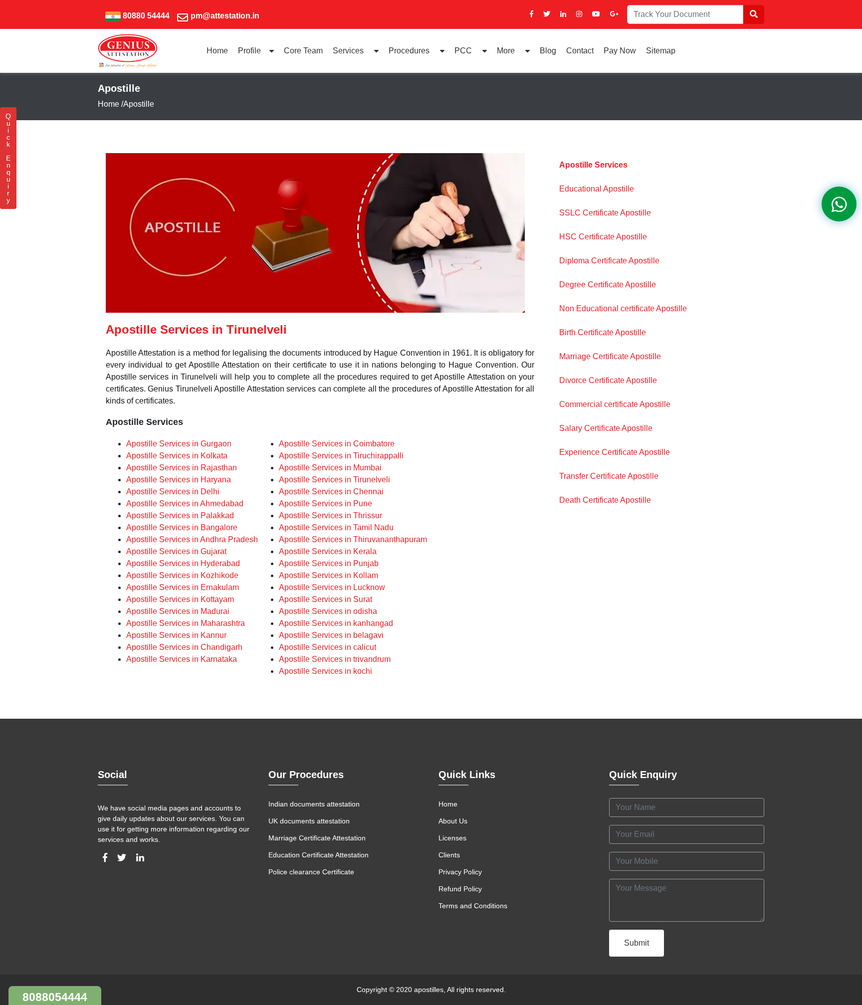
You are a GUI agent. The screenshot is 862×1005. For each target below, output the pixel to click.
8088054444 (54, 997)
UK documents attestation (309, 821)
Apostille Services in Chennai (331, 491)
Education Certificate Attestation (318, 855)
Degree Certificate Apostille (607, 284)
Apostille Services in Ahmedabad (184, 503)
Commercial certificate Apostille (614, 404)
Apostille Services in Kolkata (176, 455)
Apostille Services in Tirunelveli (334, 479)
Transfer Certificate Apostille (608, 476)
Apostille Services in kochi (325, 671)
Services (349, 50)
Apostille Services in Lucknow (332, 587)
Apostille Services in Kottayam (180, 599)
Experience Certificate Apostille (614, 452)
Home (217, 50)
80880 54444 (146, 15)
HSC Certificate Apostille (603, 236)
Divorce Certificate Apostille (608, 380)
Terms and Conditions (472, 906)
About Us (452, 821)
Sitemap (660, 50)
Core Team (303, 50)
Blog (548, 50)
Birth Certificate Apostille (602, 332)
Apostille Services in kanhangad (336, 623)
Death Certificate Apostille (605, 500)
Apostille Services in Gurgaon (178, 443)
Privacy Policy (460, 872)
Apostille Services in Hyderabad (183, 563)
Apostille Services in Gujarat (176, 551)
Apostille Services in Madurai (177, 611)
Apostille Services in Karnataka (181, 659)
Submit (636, 943)
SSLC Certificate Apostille (605, 212)
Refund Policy (460, 889)
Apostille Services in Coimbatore (337, 443)
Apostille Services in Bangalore (181, 527)
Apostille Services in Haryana (178, 479)
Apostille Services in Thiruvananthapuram (353, 539)
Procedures (410, 50)
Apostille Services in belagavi (331, 635)
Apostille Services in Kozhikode (182, 575)
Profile (249, 50)
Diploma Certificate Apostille (609, 260)
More (507, 50)
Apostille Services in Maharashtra (185, 623)
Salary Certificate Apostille (605, 428)
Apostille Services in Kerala (328, 551)
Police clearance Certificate (311, 872)
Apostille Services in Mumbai (330, 467)
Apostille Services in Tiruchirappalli (341, 455)
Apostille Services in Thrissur (330, 515)
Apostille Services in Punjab (329, 563)
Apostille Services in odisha (328, 611)
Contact (580, 50)
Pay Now (620, 50)
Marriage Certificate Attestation (317, 838)
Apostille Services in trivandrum (335, 659)
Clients (449, 855)
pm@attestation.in (225, 15)
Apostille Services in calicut (327, 647)
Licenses (452, 838)
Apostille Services (593, 165)
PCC (464, 50)
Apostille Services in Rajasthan (181, 467)
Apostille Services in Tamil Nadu (336, 527)
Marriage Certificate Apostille (610, 356)
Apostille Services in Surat (325, 599)
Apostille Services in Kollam (328, 575)
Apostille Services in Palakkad (180, 515)
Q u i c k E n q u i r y (8, 158)
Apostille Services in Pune (325, 503)
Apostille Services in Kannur (176, 635)
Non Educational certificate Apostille (623, 308)
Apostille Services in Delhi (172, 491)
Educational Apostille (596, 189)
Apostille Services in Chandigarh (184, 647)
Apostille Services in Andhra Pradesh (192, 539)
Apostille (138, 104)
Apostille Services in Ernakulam (182, 587)
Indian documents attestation (314, 804)
